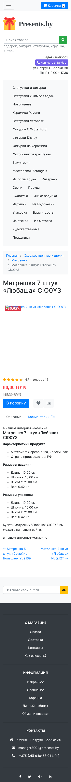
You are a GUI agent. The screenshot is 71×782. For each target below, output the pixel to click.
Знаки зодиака (45, 196)
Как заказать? (35, 656)
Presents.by (36, 24)
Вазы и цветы (43, 212)
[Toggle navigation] (8, 6)
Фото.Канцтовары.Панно (32, 154)
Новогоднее (22, 104)
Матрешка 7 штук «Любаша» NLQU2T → (54, 553)
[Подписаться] (64, 590)
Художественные (26, 229)
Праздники (21, 237)
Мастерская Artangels (30, 171)
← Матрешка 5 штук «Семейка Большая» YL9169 (17, 553)
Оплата (35, 632)
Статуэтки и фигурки (29, 88)
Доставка (35, 640)
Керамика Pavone (26, 113)
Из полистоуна (24, 179)
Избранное (35, 682)
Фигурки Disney (25, 138)
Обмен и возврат (35, 714)
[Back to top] (62, 763)
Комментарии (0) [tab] (41, 417)
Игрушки (19, 204)
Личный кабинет (35, 706)
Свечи (17, 187)
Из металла (43, 221)
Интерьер (49, 179)
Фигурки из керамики (30, 146)
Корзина (55, 6)
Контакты (35, 648)
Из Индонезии (43, 204)
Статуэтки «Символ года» (33, 96)
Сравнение (35, 690)
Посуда (34, 187)
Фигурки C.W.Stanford (30, 129)
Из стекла (20, 221)
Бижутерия (21, 162)
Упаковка (20, 212)
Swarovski (20, 196)
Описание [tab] (13, 417)
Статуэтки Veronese (28, 121)
